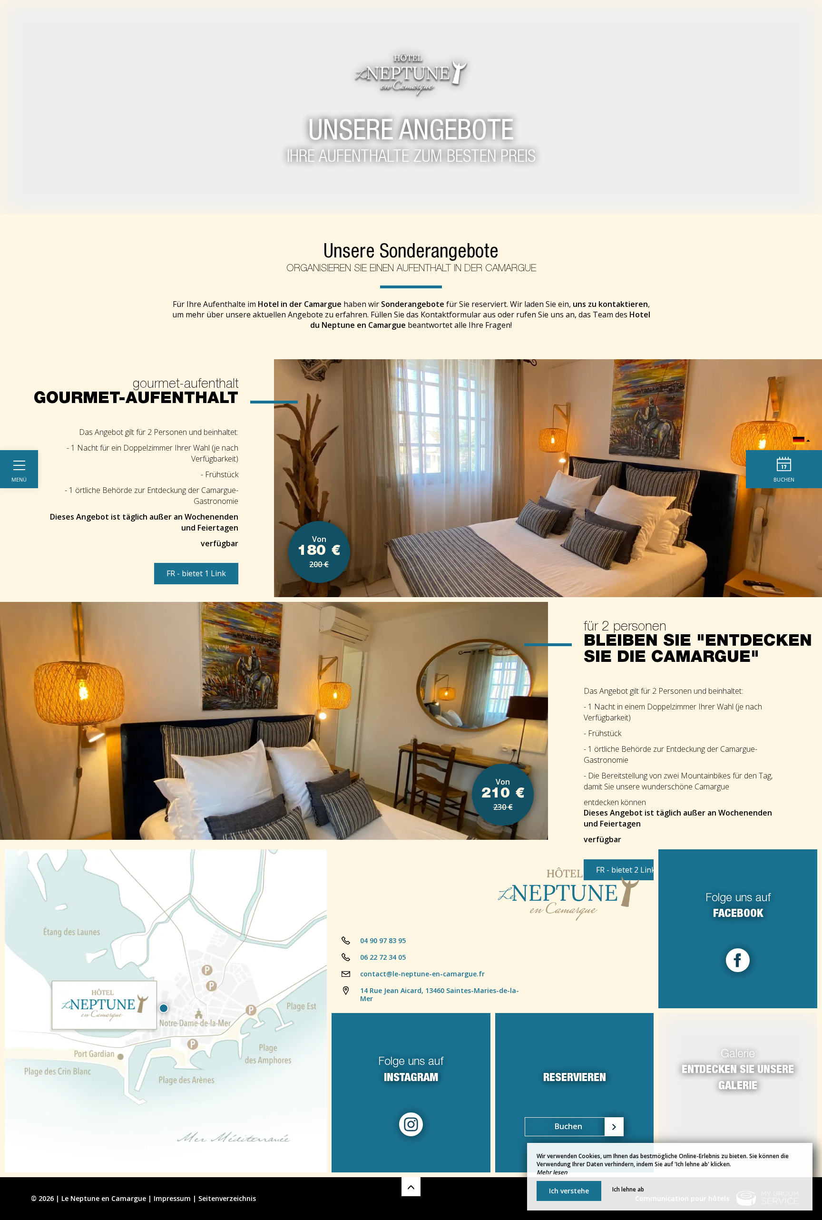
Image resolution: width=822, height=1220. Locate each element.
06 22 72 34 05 (383, 957)
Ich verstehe (569, 1190)
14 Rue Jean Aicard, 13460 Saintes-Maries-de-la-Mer (439, 994)
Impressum (172, 1198)
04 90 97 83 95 (383, 940)
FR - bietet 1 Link (196, 573)
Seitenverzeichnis (227, 1198)
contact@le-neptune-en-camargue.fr (422, 973)
